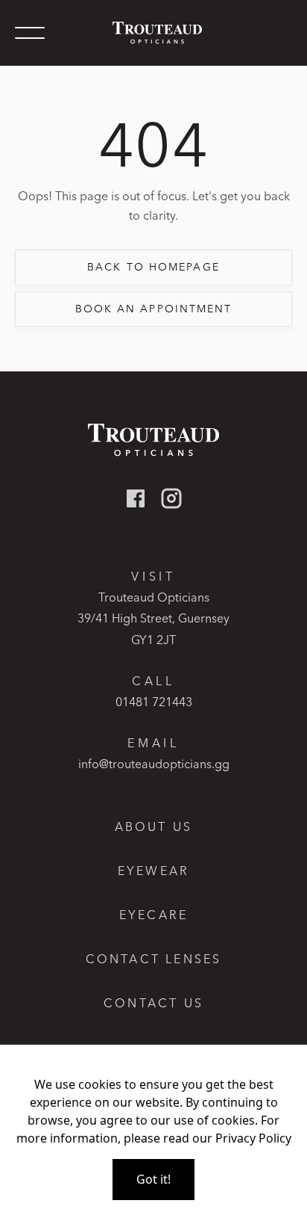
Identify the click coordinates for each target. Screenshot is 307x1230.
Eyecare (153, 915)
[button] (30, 33)
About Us (154, 827)
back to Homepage (153, 266)
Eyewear (153, 871)
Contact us (153, 1003)
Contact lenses (154, 959)
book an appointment (153, 308)
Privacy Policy (253, 1138)
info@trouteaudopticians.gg (154, 763)
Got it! (153, 1179)
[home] (153, 32)
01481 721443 (153, 701)
